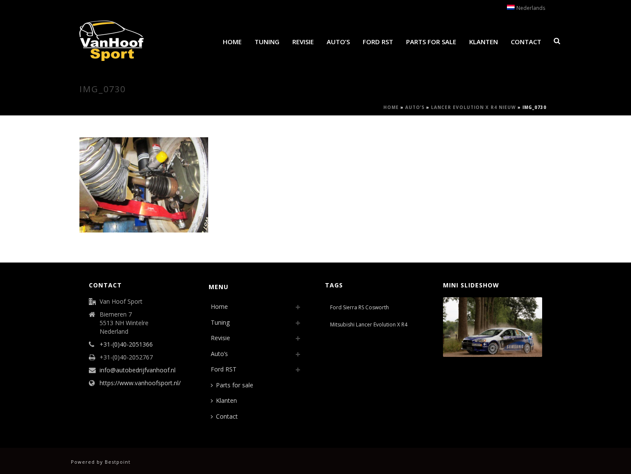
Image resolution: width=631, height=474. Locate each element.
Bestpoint (117, 462)
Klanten (483, 41)
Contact (526, 41)
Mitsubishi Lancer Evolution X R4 (368, 324)
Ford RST (378, 41)
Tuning (267, 41)
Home (232, 41)
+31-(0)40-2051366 (126, 344)
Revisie (303, 41)
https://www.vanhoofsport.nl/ (140, 383)
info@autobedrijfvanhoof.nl (138, 370)
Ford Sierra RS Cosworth (359, 307)
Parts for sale (431, 41)
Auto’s (338, 41)
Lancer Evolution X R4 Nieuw (473, 107)
